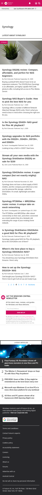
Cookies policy (8, 443)
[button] (39, 3)
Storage (4, 42)
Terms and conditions (10, 428)
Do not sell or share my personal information (19, 481)
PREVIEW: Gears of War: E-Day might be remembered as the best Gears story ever (21, 380)
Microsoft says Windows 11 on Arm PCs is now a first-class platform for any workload (22, 389)
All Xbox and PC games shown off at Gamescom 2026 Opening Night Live (19, 397)
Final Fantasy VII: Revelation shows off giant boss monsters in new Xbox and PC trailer (21, 363)
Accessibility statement (11, 447)
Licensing (6, 457)
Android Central (8, 476)
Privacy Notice (29, 318)
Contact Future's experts (11, 433)
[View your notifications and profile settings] (30, 3)
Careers (5, 452)
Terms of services (26, 316)
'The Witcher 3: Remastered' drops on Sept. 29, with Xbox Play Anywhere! (22, 372)
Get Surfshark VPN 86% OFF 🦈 (25, 9)
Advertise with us (9, 471)
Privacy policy (7, 438)
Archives (31, 285)
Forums (5, 467)
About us (6, 462)
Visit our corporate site (19, 413)
